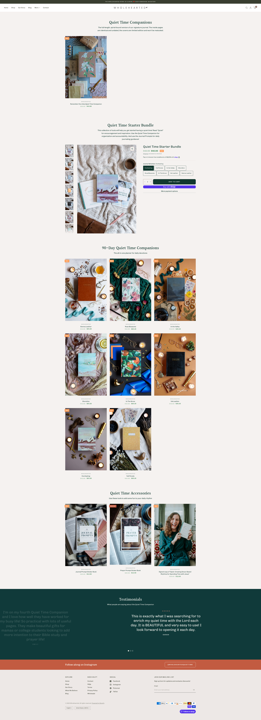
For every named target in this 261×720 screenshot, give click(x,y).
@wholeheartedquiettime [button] (180, 664)
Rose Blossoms (150, 173)
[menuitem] (7, 7)
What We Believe (71, 690)
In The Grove (162, 173)
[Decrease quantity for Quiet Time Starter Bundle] (144, 181)
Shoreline (181, 168)
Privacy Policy (92, 690)
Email (156, 686)
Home (6, 8)
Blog (30, 8)
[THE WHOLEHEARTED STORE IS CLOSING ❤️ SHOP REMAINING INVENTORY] (130, 2)
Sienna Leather (187, 173)
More (37, 8)
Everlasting (148, 168)
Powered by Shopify (98, 703)
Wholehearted (86, 101)
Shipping (145, 153)
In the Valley (171, 168)
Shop (13, 8)
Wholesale (91, 693)
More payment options (169, 191)
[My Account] (251, 8)
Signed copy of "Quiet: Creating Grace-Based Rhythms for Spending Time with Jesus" (175, 573)
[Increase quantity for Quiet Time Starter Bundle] (150, 181)
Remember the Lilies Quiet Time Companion (86, 104)
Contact (46, 8)
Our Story (21, 8)
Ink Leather (174, 173)
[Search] (247, 8)
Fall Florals (159, 168)
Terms (89, 687)
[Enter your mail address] (194, 690)
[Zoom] (132, 149)
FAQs (89, 684)
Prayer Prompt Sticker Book (130, 570)
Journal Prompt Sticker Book (86, 572)
